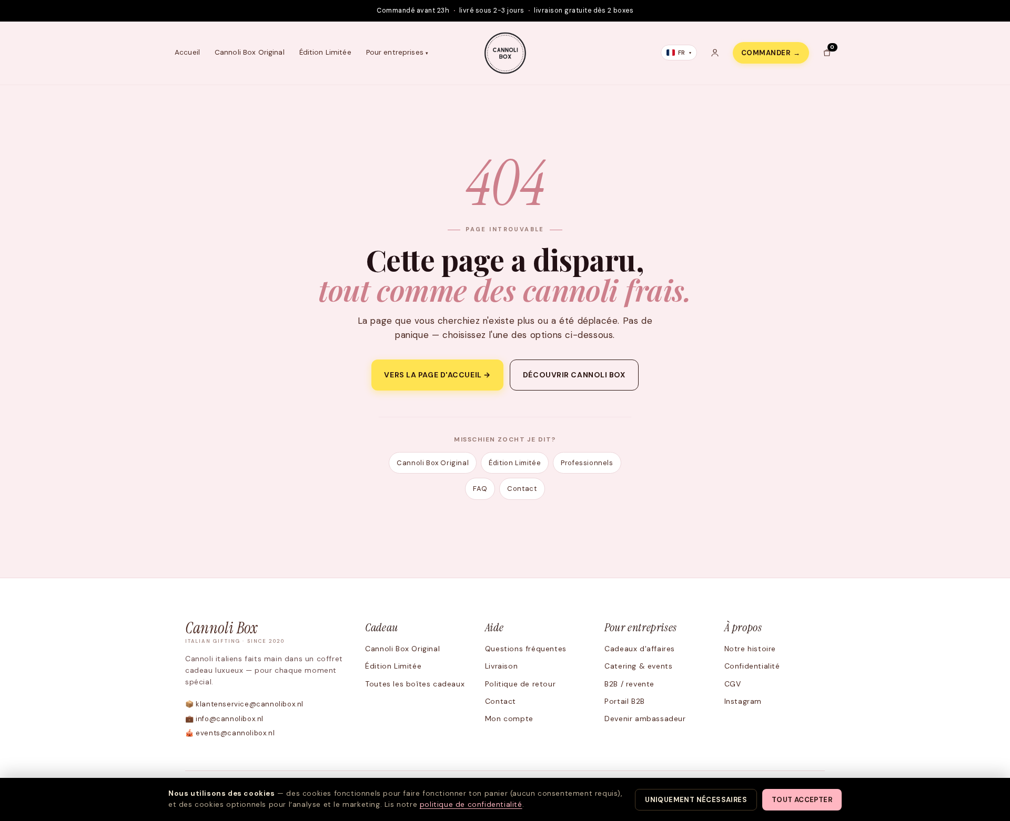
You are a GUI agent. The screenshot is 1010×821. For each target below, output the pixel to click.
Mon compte (509, 718)
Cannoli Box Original (250, 52)
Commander (771, 52)
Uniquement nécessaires (696, 799)
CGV (732, 684)
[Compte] (714, 52)
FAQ (480, 488)
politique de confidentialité (471, 804)
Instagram (743, 701)
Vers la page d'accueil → (437, 374)
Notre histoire (750, 648)
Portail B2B (624, 701)
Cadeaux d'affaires (639, 648)
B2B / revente (629, 684)
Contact (522, 488)
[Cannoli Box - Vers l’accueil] (505, 53)
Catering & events (638, 666)
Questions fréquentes (526, 648)
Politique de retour (520, 684)
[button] (827, 52)
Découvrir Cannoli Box (574, 374)
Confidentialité (752, 666)
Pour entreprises (394, 52)
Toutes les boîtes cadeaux (414, 684)
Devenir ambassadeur (644, 718)
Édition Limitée (325, 52)
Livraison (501, 666)
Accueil (187, 52)
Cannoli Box (235, 632)
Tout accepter (802, 799)
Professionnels (587, 462)
